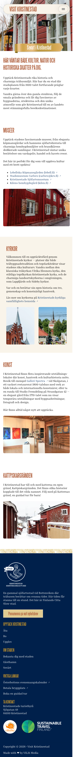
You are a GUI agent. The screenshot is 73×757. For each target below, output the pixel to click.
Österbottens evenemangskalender (25, 682)
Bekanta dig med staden (18, 656)
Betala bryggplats (14, 688)
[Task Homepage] (23, 9)
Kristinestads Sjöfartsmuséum (29, 179)
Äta (5, 630)
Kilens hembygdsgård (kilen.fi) (29, 183)
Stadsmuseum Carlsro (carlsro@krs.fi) (34, 175)
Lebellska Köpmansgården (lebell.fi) (32, 172)
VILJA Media (30, 752)
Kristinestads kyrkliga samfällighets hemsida (36, 299)
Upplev (7, 641)
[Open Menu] (63, 9)
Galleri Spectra (36, 381)
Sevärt (7, 667)
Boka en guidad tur (15, 693)
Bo (4, 636)
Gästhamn (9, 662)
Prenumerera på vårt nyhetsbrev (23, 613)
